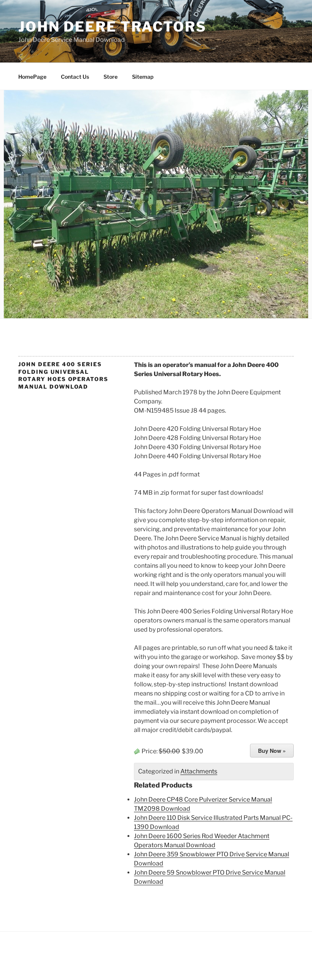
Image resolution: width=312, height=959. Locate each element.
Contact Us (75, 76)
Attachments (198, 771)
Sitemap (142, 76)
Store (110, 76)
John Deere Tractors (112, 26)
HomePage (32, 76)
